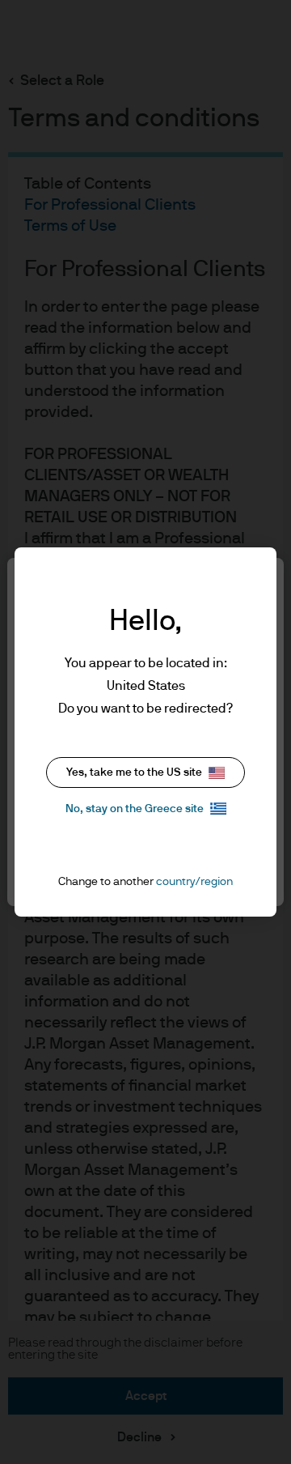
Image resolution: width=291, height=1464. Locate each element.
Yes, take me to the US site (134, 772)
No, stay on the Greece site (134, 809)
